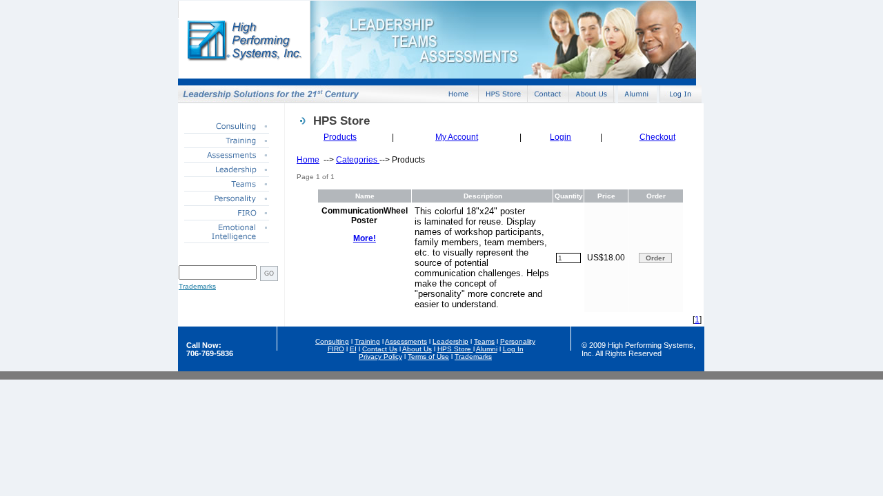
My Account (456, 137)
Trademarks (197, 286)
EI (353, 349)
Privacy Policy (380, 356)
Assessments (406, 341)
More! (364, 238)
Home (308, 160)
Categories (357, 160)
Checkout (657, 137)
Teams (484, 341)
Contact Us (379, 349)
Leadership (450, 341)
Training (367, 341)
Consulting (332, 341)
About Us (417, 349)
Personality (517, 341)
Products (340, 137)
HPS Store (455, 349)
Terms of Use (428, 356)
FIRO (336, 349)
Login (560, 137)
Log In (513, 349)
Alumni (486, 349)
